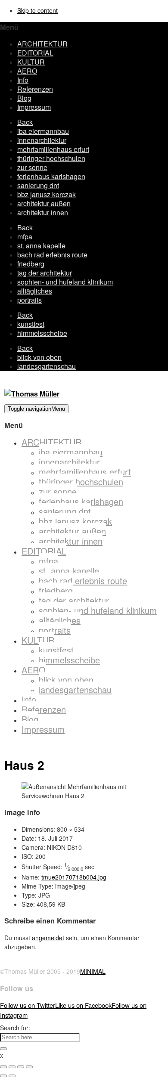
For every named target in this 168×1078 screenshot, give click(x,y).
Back (25, 122)
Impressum (34, 107)
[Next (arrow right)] (12, 1076)
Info (22, 80)
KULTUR (31, 62)
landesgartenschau (46, 366)
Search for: (15, 1027)
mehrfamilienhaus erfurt (53, 149)
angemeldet (48, 937)
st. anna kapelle (41, 246)
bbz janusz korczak (46, 194)
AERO (27, 71)
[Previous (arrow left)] (3, 1076)
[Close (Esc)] (3, 1067)
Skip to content (37, 10)
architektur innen (42, 212)
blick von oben (39, 357)
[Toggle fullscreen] (20, 1067)
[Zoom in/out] (29, 1067)
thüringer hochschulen (51, 158)
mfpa (24, 237)
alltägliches (34, 291)
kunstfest (30, 324)
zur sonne (32, 167)
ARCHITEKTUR (42, 44)
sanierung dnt (38, 185)
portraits (29, 300)
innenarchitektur (41, 140)
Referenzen (35, 89)
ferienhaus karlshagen (51, 176)
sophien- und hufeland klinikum (65, 282)
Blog (24, 98)
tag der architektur (44, 273)
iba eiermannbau (43, 131)
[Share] (12, 1067)
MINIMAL (93, 971)
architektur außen (44, 203)
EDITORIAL (35, 53)
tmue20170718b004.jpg (73, 877)
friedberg (30, 264)
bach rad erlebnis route (52, 255)
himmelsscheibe (42, 333)
